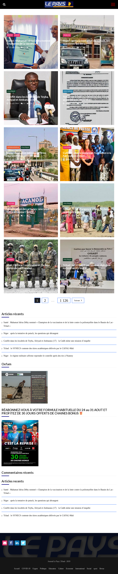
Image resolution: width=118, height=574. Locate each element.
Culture (67, 147)
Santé (16, 35)
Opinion (10, 259)
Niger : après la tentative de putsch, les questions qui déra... (86, 42)
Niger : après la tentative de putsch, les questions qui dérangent (31, 333)
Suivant (77, 300)
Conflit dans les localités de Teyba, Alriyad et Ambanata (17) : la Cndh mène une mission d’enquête (47, 341)
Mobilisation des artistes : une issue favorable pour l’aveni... (28, 211)
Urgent (35, 569)
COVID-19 (26, 569)
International (13, 147)
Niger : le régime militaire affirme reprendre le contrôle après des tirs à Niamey (38, 356)
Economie (69, 569)
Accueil (17, 569)
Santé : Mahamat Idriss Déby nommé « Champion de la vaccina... (29, 42)
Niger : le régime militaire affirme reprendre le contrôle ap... (26, 154)
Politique (11, 91)
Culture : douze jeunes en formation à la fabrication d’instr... (87, 154)
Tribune (67, 35)
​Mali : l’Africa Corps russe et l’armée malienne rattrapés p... (28, 267)
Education (68, 91)
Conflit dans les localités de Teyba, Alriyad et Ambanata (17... (28, 98)
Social (89, 569)
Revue (102, 569)
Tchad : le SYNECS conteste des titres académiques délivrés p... (86, 98)
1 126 (64, 301)
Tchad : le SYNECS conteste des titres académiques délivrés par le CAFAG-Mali (39, 348)
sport (95, 569)
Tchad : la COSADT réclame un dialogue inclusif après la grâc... (86, 267)
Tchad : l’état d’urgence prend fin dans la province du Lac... (86, 211)
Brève (9, 35)
